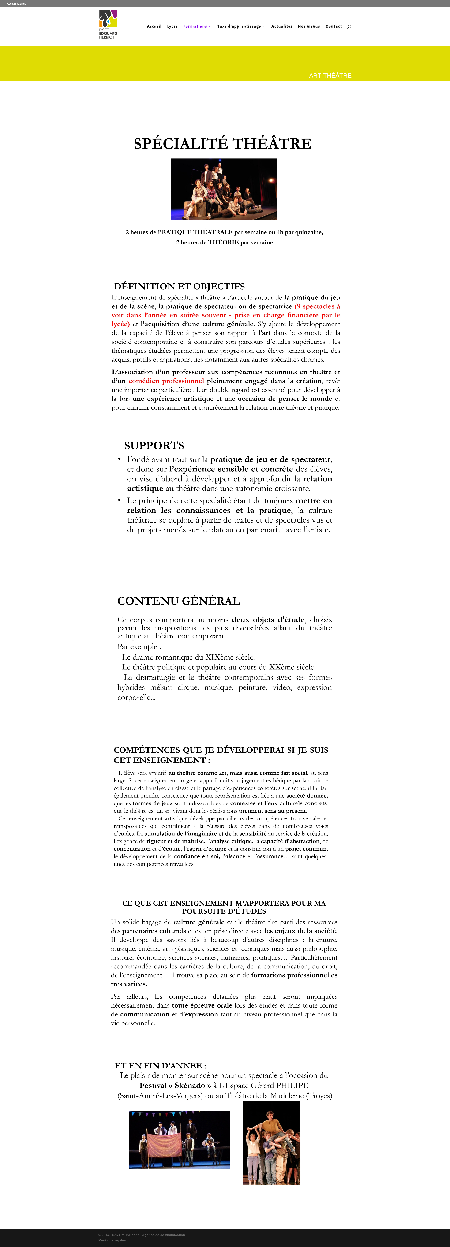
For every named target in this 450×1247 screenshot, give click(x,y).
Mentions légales (112, 1240)
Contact (334, 27)
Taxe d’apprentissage (239, 27)
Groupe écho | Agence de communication (151, 1235)
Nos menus (309, 27)
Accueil (154, 27)
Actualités (281, 27)
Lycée (172, 27)
